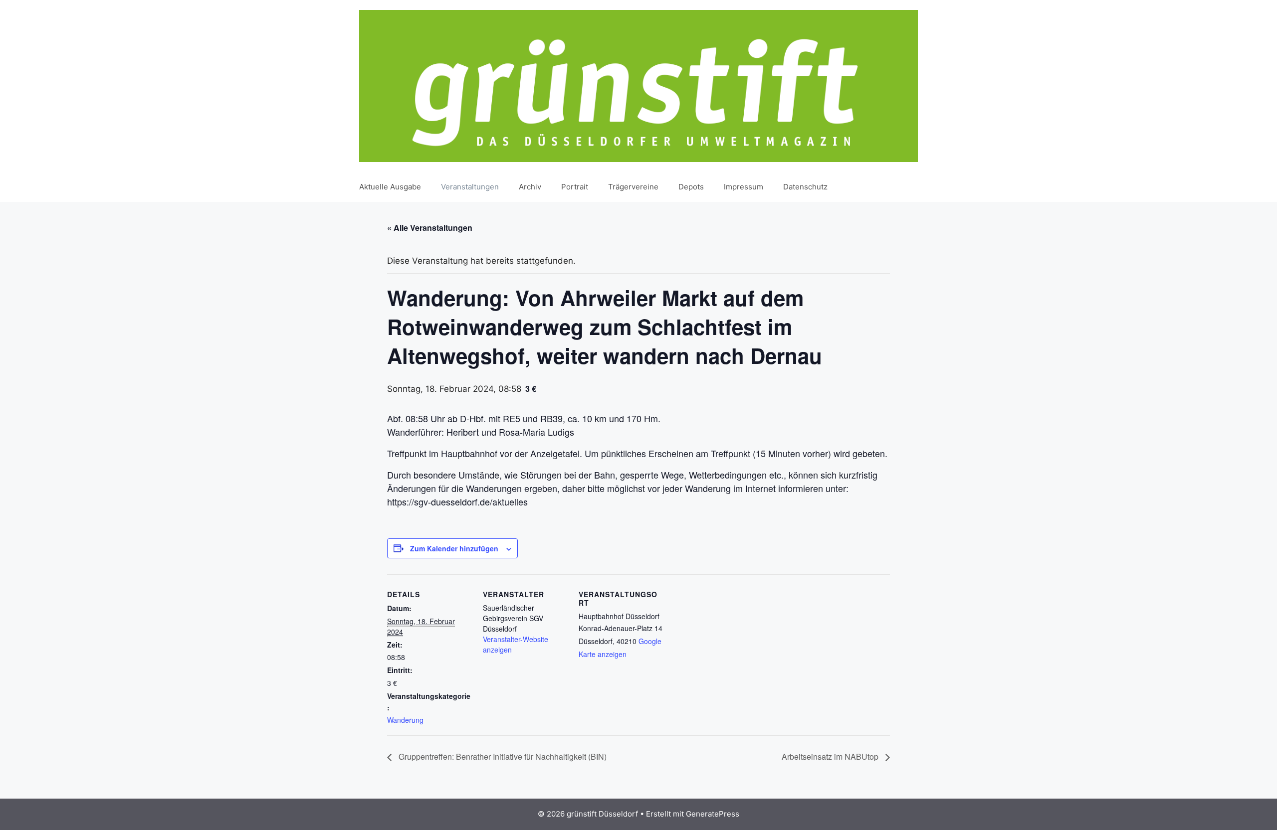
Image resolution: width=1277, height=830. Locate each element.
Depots (691, 186)
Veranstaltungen (470, 186)
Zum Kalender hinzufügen (454, 548)
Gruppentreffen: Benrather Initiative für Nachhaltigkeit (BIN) (502, 756)
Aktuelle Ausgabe (390, 186)
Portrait (574, 186)
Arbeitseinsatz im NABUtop (831, 756)
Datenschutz (805, 186)
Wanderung (405, 720)
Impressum (743, 186)
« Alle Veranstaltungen (429, 227)
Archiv (530, 186)
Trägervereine (633, 186)
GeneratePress (712, 814)
